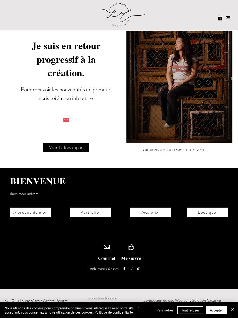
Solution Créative (206, 300)
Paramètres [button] (165, 310)
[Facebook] (124, 269)
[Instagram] (131, 269)
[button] (220, 17)
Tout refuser (190, 310)
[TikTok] (138, 269)
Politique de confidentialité (102, 298)
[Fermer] (232, 310)
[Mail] (66, 120)
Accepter (216, 310)
